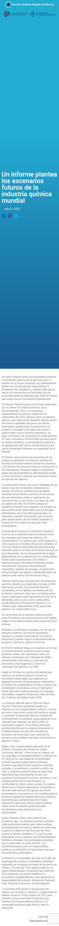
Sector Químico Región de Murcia (33, 4)
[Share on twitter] (16, 216)
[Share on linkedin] (4, 216)
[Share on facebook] (10, 216)
